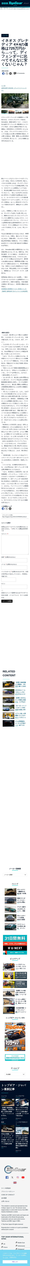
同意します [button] (15, 1261)
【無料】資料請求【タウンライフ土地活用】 (14, 291)
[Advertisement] (15, 23)
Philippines (21, 1249)
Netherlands (21, 1246)
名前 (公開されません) (8, 557)
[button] (26, 102)
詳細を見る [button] (13, 1257)
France (5, 1247)
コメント (4, 533)
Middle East (21, 1242)
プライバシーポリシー (8, 1191)
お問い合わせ (5, 1201)
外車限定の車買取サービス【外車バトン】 (14, 289)
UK (4, 1244)
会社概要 (4, 1198)
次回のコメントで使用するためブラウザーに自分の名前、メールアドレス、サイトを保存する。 (14, 595)
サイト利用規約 (6, 1188)
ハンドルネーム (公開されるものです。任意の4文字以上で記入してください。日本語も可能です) (14, 574)
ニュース (5, 35)
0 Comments (20, 73)
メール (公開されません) (9, 564)
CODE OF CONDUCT (8, 1194)
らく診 (3, 85)
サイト (3, 583)
